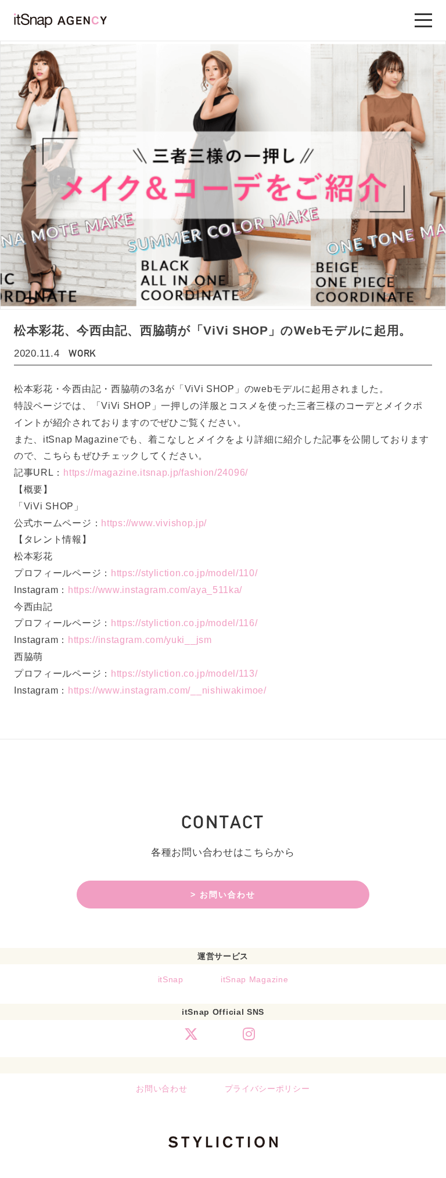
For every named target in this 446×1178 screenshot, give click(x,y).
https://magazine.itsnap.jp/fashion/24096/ (155, 472)
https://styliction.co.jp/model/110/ (184, 573)
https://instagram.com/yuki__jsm (140, 640)
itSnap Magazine (255, 979)
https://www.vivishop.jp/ (154, 523)
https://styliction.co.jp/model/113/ (184, 673)
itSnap (171, 979)
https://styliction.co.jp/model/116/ (184, 623)
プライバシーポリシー (267, 1088)
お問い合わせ (161, 1088)
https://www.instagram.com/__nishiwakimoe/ (167, 690)
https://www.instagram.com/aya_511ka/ (155, 590)
